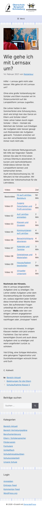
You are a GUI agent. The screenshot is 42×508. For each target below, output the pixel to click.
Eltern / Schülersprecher (15, 438)
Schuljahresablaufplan (14, 454)
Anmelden (8, 481)
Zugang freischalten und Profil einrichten (24, 206)
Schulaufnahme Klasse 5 (18, 385)
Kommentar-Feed (12, 489)
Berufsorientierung (12, 434)
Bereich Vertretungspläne (15, 430)
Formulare (8, 446)
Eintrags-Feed (10, 485)
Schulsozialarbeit (11, 458)
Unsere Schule (10, 462)
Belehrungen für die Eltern (19, 381)
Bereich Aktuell (14, 377)
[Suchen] (35, 406)
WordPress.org (10, 493)
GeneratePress (30, 504)
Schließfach (9, 450)
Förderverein (9, 442)
